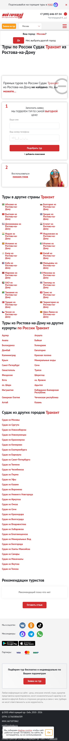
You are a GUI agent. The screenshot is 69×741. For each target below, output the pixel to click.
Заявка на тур (9, 26)
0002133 (53, 738)
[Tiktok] (40, 625)
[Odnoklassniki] (31, 625)
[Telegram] (31, 634)
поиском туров (20, 176)
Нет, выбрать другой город (41, 40)
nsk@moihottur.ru (10, 725)
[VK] (22, 625)
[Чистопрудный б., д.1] (66, 14)
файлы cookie (25, 730)
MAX (50, 4)
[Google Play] (10, 643)
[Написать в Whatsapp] (40, 634)
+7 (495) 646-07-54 (51, 14)
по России (26, 327)
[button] (11, 206)
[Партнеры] (28, 653)
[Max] (55, 4)
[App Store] (27, 643)
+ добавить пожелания (34, 154)
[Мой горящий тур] (13, 15)
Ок (48, 732)
